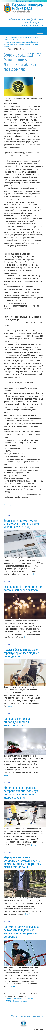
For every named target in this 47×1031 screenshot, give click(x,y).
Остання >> (25, 1001)
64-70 (41, 999)
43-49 (28, 999)
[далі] (31, 574)
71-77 (6, 1001)
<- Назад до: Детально (12, 505)
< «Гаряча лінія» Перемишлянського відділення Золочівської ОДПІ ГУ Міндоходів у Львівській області (21, 44)
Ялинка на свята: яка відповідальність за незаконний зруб (17, 722)
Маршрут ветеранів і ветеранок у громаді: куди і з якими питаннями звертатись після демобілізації (22, 862)
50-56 (32, 999)
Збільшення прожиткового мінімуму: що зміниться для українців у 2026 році (21, 524)
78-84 (10, 1001)
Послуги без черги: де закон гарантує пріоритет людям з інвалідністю (21, 653)
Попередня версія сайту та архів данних (30, 1)
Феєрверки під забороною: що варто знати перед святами (23, 588)
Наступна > (17, 1001)
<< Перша (7, 999)
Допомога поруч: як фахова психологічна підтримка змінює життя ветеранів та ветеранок (21, 932)
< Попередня (16, 999)
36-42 (23, 999)
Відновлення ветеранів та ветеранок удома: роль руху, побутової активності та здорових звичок (22, 793)
